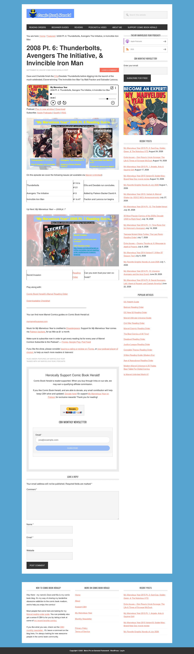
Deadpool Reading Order (134, 339)
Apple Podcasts (44, 112)
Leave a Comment (109, 70)
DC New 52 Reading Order (135, 312)
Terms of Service (82, 631)
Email (30, 537)
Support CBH (81, 606)
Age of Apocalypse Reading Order (138, 360)
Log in (122, 650)
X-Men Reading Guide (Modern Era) (139, 355)
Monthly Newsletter (83, 618)
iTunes (65, 341)
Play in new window (44, 109)
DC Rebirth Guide (131, 301)
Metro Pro (87, 650)
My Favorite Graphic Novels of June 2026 (141, 261)
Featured (42, 359)
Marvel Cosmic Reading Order (137, 328)
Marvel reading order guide (38, 614)
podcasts (60, 361)
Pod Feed (86, 341)
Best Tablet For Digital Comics (137, 368)
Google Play (75, 341)
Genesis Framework (101, 650)
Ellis (56, 76)
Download (60, 109)
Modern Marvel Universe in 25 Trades (140, 365)
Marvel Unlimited (93, 174)
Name (30, 524)
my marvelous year (47, 361)
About (77, 600)
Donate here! (71, 393)
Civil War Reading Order (134, 323)
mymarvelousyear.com (37, 321)
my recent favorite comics (45, 620)
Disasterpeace (73, 328)
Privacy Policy (81, 628)
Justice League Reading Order (137, 344)
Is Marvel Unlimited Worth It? (136, 374)
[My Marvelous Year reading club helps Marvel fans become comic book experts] (145, 134)
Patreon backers (37, 331)
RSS (63, 112)
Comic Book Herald (50, 14)
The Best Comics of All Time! (136, 333)
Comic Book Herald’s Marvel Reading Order (47, 293)
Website (30, 550)
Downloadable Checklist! (38, 300)
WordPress (114, 650)
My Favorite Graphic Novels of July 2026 (141, 184)
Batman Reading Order (134, 307)
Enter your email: (131, 65)
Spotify (56, 112)
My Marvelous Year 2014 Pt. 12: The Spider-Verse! (145, 206)
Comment (32, 489)
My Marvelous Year (56, 359)
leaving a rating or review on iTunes (77, 348)
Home (77, 594)
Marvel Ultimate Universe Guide (137, 317)
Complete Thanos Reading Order (138, 349)
